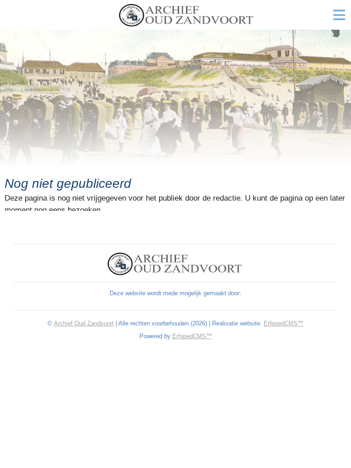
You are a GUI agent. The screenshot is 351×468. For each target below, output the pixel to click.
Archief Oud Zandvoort (84, 323)
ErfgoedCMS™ (283, 323)
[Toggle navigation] (339, 15)
